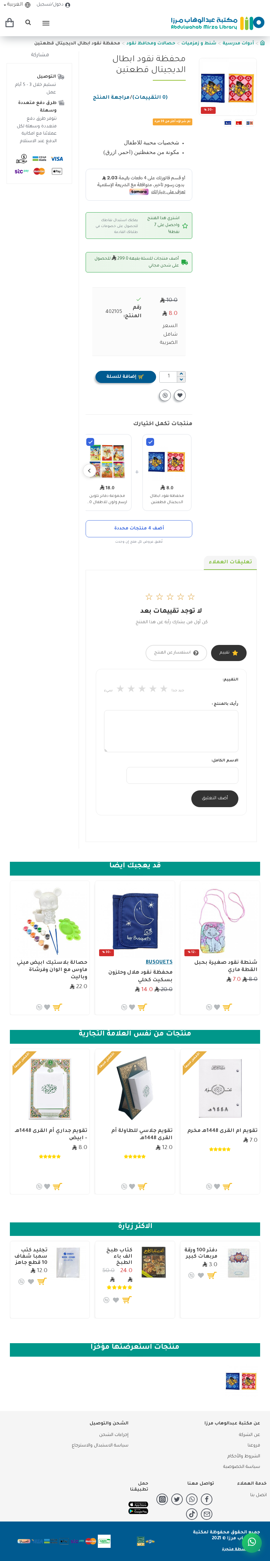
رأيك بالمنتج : (225, 704)
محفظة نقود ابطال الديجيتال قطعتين (167, 499)
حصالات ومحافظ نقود (150, 43)
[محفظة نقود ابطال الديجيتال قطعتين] (150, 442)
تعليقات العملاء (230, 562)
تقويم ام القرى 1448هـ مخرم (222, 1131)
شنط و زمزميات (198, 43)
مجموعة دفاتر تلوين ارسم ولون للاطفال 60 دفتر (107, 499)
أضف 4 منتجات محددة (139, 528)
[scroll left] (89, 470)
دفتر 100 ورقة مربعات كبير (200, 1254)
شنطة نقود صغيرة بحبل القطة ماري (225, 966)
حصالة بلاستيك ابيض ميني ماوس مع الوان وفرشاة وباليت (52, 970)
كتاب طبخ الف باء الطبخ (119, 1257)
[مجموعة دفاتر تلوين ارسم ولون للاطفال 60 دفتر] (90, 442)
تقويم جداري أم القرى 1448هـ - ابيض (51, 1134)
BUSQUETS (159, 962)
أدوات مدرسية (238, 43)
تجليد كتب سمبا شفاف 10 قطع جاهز (30, 1257)
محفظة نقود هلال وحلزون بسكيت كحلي (140, 976)
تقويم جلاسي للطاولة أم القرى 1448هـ (141, 1134)
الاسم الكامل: (224, 761)
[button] (249, 86)
